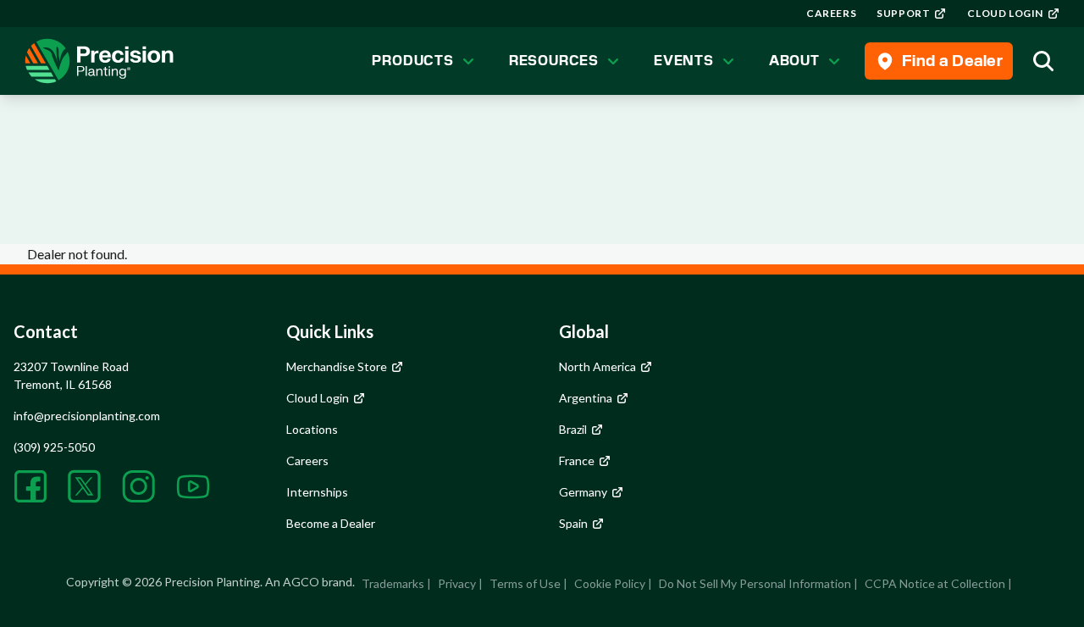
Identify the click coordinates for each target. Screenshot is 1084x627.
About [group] (794, 60)
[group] (831, 13)
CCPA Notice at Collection (935, 583)
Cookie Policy (609, 583)
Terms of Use (525, 583)
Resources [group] (554, 60)
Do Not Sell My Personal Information (755, 583)
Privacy (457, 583)
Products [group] (412, 60)
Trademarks (393, 583)
